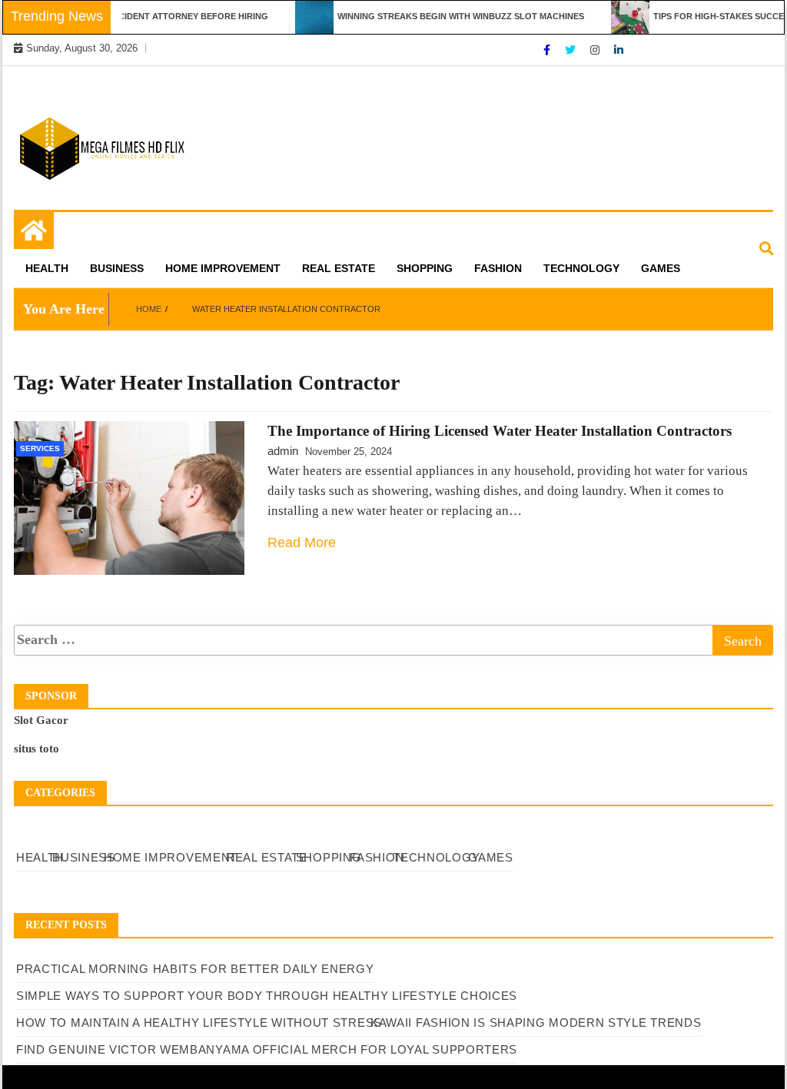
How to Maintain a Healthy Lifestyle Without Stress (199, 1022)
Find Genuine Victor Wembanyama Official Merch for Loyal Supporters (266, 1049)
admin (282, 450)
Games (660, 268)
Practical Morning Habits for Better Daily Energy (195, 968)
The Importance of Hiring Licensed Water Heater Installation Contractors (499, 431)
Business (117, 268)
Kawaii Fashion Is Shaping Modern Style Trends (536, 1022)
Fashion (498, 268)
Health (46, 268)
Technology (581, 268)
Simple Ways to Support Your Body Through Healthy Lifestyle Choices (266, 995)
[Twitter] (572, 50)
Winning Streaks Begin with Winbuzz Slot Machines (448, 16)
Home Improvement (223, 268)
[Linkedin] (618, 50)
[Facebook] (548, 50)
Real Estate (338, 268)
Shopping (425, 268)
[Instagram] (596, 50)
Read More (301, 542)
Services (40, 448)
